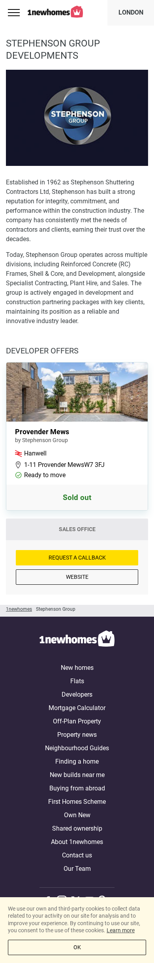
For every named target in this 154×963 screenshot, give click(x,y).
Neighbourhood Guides (77, 748)
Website (77, 577)
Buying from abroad (77, 788)
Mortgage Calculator (77, 708)
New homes (77, 667)
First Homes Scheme (77, 801)
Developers (77, 694)
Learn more (121, 930)
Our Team (77, 868)
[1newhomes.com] (77, 639)
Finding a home (77, 761)
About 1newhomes (77, 842)
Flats (77, 681)
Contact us (77, 855)
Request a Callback (77, 557)
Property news (77, 734)
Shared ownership (77, 828)
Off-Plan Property (77, 721)
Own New (77, 815)
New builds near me (77, 775)
